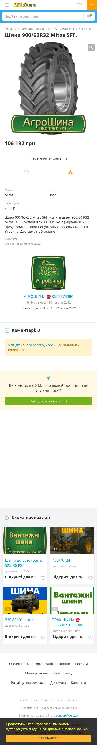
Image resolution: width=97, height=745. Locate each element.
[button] (89, 729)
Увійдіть (15, 345)
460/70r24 (61, 560)
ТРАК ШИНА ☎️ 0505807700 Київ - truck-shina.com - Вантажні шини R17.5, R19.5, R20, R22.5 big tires (72, 622)
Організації (43, 663)
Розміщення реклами (28, 682)
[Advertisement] (48, 457)
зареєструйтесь (42, 345)
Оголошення (19, 663)
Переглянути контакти (48, 158)
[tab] (22, 330)
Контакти (78, 682)
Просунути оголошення (49, 401)
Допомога (58, 682)
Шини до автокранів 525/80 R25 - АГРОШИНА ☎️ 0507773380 (23, 563)
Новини (64, 663)
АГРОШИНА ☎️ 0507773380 (48, 296)
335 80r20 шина (19, 619)
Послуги (81, 663)
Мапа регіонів (36, 673)
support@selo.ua (67, 715)
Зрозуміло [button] (49, 738)
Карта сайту (62, 673)
